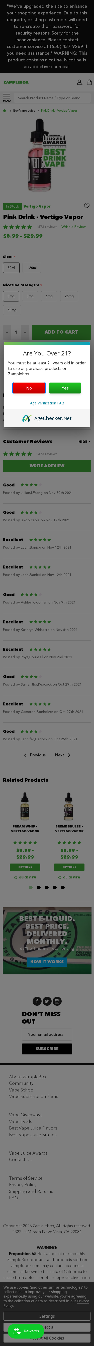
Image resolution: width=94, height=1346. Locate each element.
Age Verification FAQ (47, 403)
